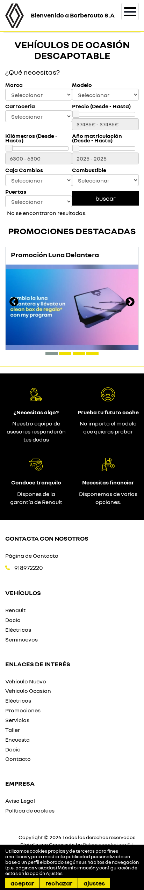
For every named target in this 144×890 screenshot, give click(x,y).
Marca (14, 85)
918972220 (28, 567)
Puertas (15, 192)
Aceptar (22, 883)
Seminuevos (21, 639)
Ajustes (94, 883)
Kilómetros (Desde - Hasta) (31, 138)
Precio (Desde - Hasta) (101, 106)
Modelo (82, 85)
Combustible (89, 170)
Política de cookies (30, 810)
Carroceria (20, 106)
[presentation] (14, 302)
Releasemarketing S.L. (109, 844)
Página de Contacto (31, 555)
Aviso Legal (20, 800)
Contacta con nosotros (46, 538)
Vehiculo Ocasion (28, 690)
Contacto (18, 758)
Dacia (13, 619)
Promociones (23, 710)
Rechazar (58, 883)
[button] (51, 353)
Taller (12, 729)
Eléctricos (18, 629)
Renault (15, 610)
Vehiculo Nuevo (25, 681)
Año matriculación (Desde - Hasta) (97, 138)
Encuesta (17, 739)
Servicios (17, 720)
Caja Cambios (24, 170)
